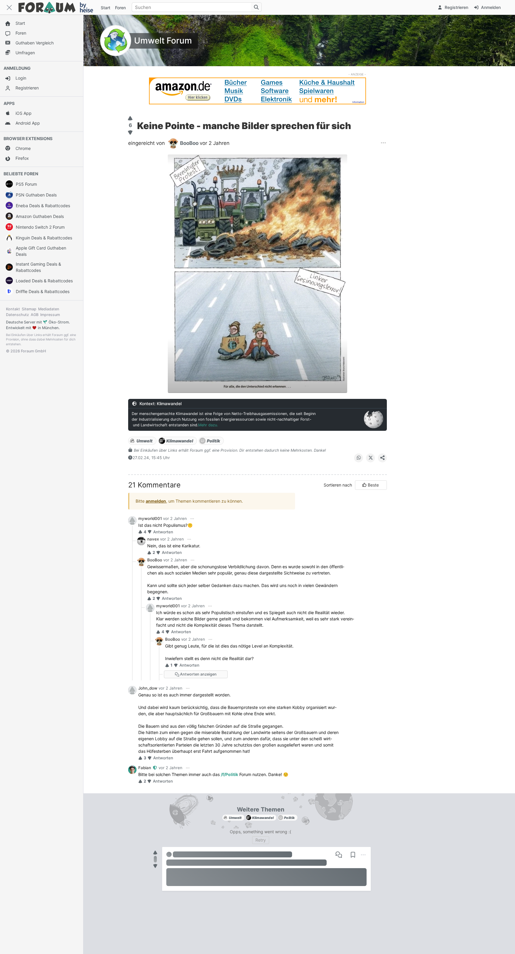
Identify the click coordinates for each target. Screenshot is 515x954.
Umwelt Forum (163, 40)
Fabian (145, 767)
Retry (260, 840)
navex (153, 539)
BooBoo (154, 559)
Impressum (50, 314)
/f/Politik (229, 774)
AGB (34, 314)
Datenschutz (17, 314)
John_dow (147, 688)
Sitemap (29, 309)
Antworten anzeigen (198, 674)
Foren (120, 7)
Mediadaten (48, 309)
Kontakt (13, 309)
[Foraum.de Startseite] (58, 7)
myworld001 (150, 518)
